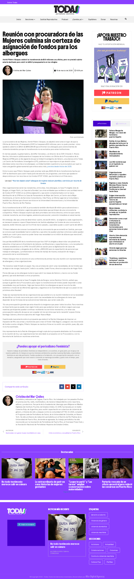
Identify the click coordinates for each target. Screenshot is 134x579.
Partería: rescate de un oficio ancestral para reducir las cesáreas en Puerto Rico (117, 484)
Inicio (18, 19)
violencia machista (98, 532)
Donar (103, 19)
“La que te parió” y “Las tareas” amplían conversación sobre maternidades (80, 485)
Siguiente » (67, 492)
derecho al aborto (98, 515)
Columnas (114, 550)
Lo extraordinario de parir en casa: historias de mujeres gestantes (50, 484)
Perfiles (110, 562)
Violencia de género (99, 521)
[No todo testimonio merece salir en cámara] (67, 527)
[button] (61, 386)
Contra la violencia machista (102, 556)
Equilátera (92, 19)
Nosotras (114, 19)
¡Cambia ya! (77, 19)
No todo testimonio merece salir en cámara (14, 483)
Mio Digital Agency (95, 576)
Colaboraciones (97, 550)
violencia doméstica (99, 527)
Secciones (29, 19)
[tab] (102, 123)
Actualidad (109, 544)
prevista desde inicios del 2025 (59, 166)
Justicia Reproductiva (48, 19)
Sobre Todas (12, 2)
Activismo (95, 544)
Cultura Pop (96, 562)
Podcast (65, 19)
